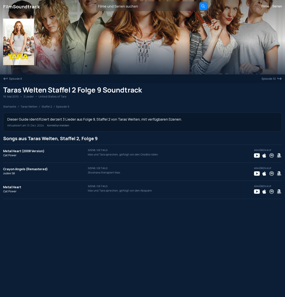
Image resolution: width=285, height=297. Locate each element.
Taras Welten (28, 106)
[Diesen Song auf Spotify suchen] (272, 155)
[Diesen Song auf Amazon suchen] (279, 155)
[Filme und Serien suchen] (203, 6)
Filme (265, 6)
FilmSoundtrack (23, 6)
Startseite (9, 106)
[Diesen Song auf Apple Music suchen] (264, 155)
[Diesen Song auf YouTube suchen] (257, 155)
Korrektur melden (58, 125)
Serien (277, 6)
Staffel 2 (46, 106)
